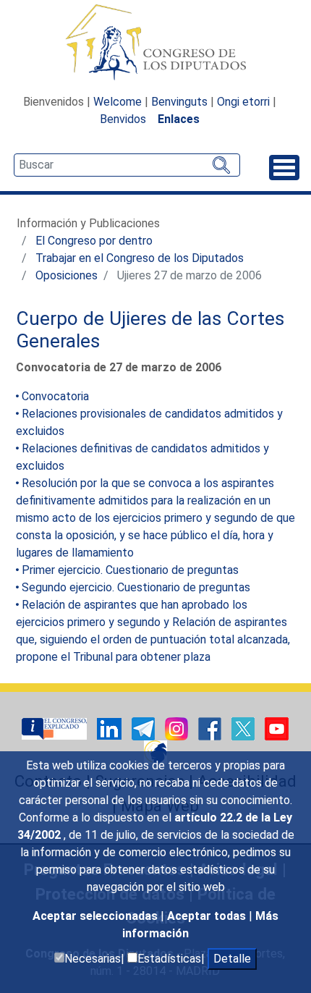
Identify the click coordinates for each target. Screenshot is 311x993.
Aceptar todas (208, 916)
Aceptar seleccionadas (97, 916)
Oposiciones (66, 275)
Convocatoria (55, 396)
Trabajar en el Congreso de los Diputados (139, 258)
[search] (127, 165)
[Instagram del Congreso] (178, 728)
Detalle (232, 958)
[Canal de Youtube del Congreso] (276, 728)
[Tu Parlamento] (55, 728)
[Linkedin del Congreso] (110, 728)
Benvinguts (179, 102)
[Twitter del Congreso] (244, 728)
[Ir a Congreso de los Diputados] (155, 42)
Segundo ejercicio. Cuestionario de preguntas (136, 587)
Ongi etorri (243, 102)
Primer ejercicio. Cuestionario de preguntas (130, 570)
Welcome (117, 102)
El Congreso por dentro (94, 241)
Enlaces (179, 119)
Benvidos (123, 119)
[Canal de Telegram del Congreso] (144, 728)
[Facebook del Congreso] (211, 728)
